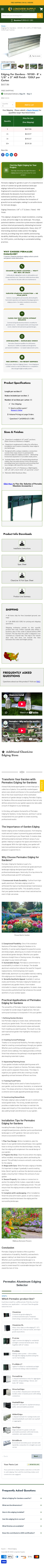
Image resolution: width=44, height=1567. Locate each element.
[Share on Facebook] (3, 154)
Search (3, 1549)
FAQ (38, 681)
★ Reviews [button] (42, 785)
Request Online (16, 410)
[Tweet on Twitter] (7, 154)
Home (3, 26)
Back (5, 1456)
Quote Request (33, 110)
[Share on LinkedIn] (11, 154)
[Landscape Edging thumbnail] (5, 66)
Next (37, 1456)
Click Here (8, 484)
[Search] (40, 15)
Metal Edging (12, 1549)
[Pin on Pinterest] (15, 154)
